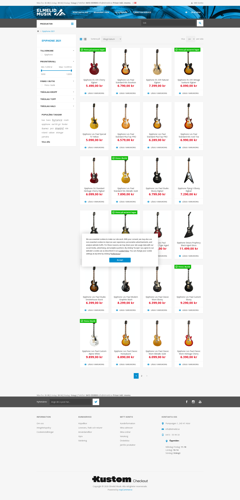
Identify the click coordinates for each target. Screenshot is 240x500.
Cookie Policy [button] (123, 251)
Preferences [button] (115, 254)
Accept (120, 260)
